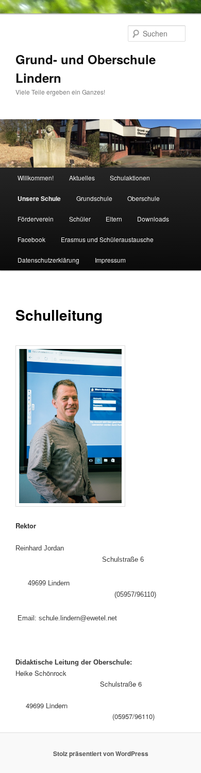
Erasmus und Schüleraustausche (107, 239)
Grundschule (94, 198)
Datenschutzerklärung (48, 259)
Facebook (31, 239)
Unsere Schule (39, 198)
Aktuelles (82, 177)
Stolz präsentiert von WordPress (100, 753)
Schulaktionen (130, 177)
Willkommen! (36, 177)
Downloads (153, 218)
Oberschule (143, 198)
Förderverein (36, 218)
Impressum (110, 259)
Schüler (80, 218)
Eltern (114, 218)
